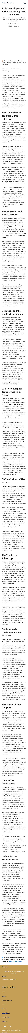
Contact (4, 1009)
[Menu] (25, 3)
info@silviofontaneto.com (9, 979)
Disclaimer (5, 1021)
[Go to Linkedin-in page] (4, 1026)
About (3, 1005)
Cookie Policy (6, 1017)
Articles (4, 996)
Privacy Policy (6, 1013)
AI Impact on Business (15, 961)
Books (3, 992)
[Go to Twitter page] (10, 1026)
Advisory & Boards (7, 1000)
